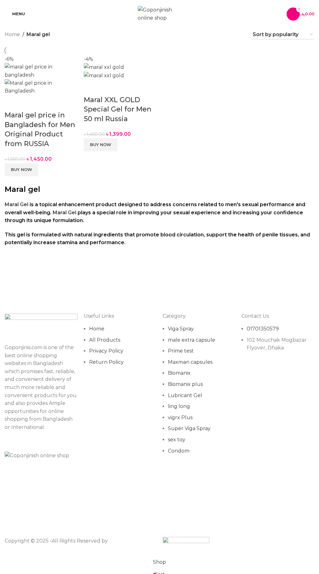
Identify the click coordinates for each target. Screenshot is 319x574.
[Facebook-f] (249, 372)
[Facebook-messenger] (266, 372)
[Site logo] (159, 14)
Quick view (12, 103)
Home (12, 34)
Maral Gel (16, 204)
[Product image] (41, 86)
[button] (21, 169)
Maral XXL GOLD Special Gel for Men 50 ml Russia (117, 109)
